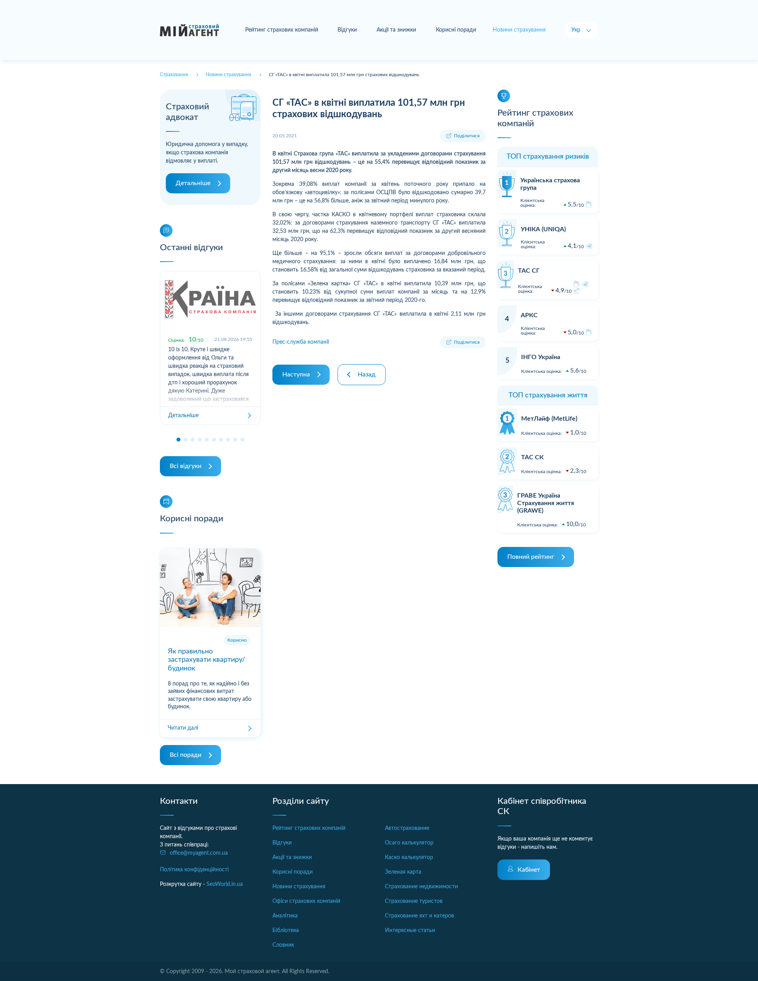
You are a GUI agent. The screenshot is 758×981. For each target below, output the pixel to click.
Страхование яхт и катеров (419, 916)
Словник (283, 945)
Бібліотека (285, 930)
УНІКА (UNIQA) (543, 229)
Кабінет (529, 870)
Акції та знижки (396, 30)
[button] (178, 440)
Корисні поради (456, 30)
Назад (366, 374)
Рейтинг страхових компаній (281, 30)
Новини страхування (298, 886)
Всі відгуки (185, 466)
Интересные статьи (410, 930)
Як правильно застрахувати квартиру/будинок (206, 660)
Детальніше (193, 183)
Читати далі (183, 728)
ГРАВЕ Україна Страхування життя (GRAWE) (545, 503)
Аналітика (285, 916)
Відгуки (347, 30)
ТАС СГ (529, 271)
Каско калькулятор (409, 857)
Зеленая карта (403, 872)
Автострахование (407, 828)
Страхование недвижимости (421, 886)
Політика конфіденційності (194, 869)
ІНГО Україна (540, 357)
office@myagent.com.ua (199, 853)
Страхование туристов (414, 901)
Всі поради (185, 755)
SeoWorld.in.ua (224, 884)
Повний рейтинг (530, 557)
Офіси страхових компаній (306, 901)
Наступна (296, 374)
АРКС (529, 315)
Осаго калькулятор (409, 843)
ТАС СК (532, 457)
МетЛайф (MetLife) (549, 419)
